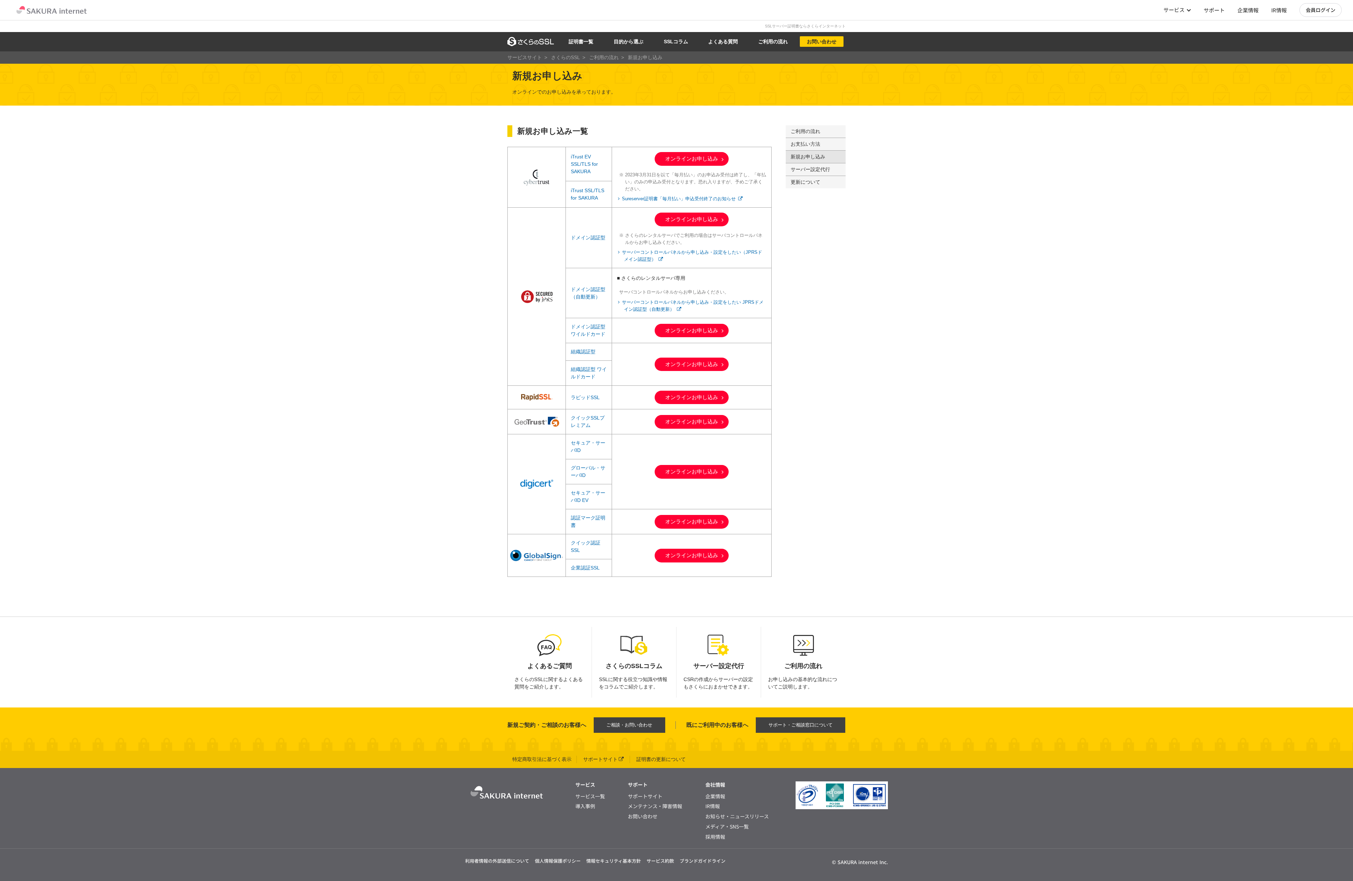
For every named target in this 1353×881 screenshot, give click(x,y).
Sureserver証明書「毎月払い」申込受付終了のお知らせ (679, 198)
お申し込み (691, 159)
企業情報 (1248, 10)
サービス (1174, 9)
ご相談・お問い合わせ (629, 725)
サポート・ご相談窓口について (800, 725)
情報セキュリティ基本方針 (613, 860)
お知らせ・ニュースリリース (737, 816)
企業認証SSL (585, 568)
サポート (1214, 10)
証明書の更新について (661, 759)
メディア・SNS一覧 (727, 827)
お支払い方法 (805, 144)
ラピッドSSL (585, 397)
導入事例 (585, 806)
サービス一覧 (590, 796)
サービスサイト (524, 57)
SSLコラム (676, 41)
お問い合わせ (821, 41)
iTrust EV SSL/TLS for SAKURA (584, 164)
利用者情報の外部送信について (497, 860)
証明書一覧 (581, 41)
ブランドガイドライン (702, 860)
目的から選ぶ (628, 41)
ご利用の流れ (773, 41)
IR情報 (1279, 10)
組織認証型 (583, 351)
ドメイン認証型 (588, 237)
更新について (805, 182)
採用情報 (715, 837)
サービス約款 (660, 860)
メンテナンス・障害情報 (655, 806)
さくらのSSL (565, 57)
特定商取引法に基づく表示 (542, 759)
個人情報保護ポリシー (558, 860)
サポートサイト (600, 759)
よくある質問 (723, 41)
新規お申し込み (808, 156)
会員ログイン (1320, 9)
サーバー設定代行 (810, 169)
